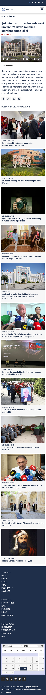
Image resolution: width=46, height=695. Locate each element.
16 (6, 665)
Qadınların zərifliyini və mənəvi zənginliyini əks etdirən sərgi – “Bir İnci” (21, 257)
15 (43, 662)
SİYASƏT (4, 582)
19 (25, 665)
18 (19, 665)
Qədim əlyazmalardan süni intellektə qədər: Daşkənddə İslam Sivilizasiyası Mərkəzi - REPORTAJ (20, 296)
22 (43, 665)
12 (25, 662)
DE (39, 2)
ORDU (3, 585)
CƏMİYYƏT (5, 591)
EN (36, 2)
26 (25, 669)
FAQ (3, 636)
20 (31, 665)
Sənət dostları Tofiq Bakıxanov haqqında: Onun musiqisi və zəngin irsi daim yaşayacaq (22, 335)
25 (19, 669)
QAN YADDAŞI (7, 615)
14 (37, 662)
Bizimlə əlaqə (7, 624)
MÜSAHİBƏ (5, 609)
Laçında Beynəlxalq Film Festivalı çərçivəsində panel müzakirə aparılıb (21, 373)
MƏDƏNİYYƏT (8, 16)
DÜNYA (4, 612)
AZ (30, 2)
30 (6, 672)
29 (43, 669)
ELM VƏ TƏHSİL (7, 603)
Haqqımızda (6, 627)
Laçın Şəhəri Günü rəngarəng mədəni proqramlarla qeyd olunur (17, 144)
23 (6, 669)
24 (13, 669)
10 (13, 662)
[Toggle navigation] (41, 9)
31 (13, 672)
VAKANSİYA (6, 633)
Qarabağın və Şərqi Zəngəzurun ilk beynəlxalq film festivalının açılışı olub (21, 220)
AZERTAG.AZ (6, 573)
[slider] (8, 59)
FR (42, 2)
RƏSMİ (4, 579)
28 (37, 669)
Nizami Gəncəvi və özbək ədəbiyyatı (17, 561)
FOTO (3, 576)
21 (37, 665)
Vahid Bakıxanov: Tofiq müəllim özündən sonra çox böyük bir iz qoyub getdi (22, 486)
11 (19, 662)
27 (31, 669)
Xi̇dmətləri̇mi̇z (8, 630)
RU (33, 2)
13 (31, 662)
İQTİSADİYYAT (7, 600)
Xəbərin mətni (7, 66)
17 (13, 665)
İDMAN (4, 606)
